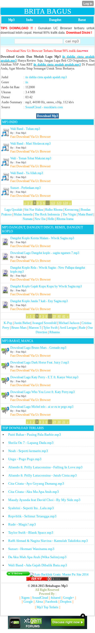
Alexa (39, 601)
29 (54, 421)
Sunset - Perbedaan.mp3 (25, 188)
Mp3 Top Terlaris (47, 607)
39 (54, 316)
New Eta (40, 219)
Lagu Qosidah (13, 210)
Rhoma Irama (64, 219)
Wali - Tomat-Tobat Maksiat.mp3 (30, 158)
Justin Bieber (22, 323)
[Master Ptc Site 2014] (59, 574)
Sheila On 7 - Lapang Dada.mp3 (31, 443)
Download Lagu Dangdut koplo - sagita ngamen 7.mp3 (44, 253)
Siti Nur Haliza (33, 210)
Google (28, 601)
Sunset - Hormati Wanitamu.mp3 (31, 549)
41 (63, 316)
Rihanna (54, 332)
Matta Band (85, 214)
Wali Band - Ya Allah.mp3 (26, 173)
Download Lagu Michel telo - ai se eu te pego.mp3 (41, 407)
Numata (27, 219)
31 (63, 421)
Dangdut (55, 20)
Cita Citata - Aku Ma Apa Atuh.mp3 (33, 492)
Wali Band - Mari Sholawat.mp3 (30, 143)
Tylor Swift (50, 328)
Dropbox (66, 601)
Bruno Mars (19, 328)
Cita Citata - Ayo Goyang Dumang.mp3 (36, 483)
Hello (51, 219)
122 (52, 202)
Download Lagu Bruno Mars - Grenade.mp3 (38, 348)
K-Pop (8, 323)
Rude (82, 328)
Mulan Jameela (23, 214)
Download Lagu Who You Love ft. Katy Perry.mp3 (42, 392)
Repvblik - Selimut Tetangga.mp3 (32, 516)
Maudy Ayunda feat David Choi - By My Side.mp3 (44, 500)
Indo (29, 20)
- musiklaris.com (52, 107)
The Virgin (69, 214)
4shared (55, 598)
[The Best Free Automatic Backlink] (37, 580)
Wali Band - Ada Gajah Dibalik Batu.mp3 (37, 565)
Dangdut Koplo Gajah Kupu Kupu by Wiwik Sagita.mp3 (46, 286)
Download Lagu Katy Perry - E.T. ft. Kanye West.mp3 (44, 377)
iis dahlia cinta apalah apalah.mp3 (57, 64)
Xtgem (25, 598)
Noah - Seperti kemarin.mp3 (28, 451)
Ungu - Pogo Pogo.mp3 (24, 459)
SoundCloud (33, 107)
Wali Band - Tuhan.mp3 (25, 129)
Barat (82, 20)
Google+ (68, 598)
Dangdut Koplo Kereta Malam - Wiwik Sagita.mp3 (42, 238)
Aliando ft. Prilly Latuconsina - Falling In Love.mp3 (45, 467)
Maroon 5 (35, 328)
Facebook (51, 601)
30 (59, 421)
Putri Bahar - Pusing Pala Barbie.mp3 (34, 434)
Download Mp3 (47, 116)
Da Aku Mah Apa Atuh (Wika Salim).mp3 (37, 557)
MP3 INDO (9, 122)
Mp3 (11, 20)
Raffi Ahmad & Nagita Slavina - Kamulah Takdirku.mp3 (48, 541)
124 (65, 202)
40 (59, 316)
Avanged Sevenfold (44, 323)
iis (26, 82)
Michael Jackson (69, 323)
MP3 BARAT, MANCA (17, 341)
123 (59, 202)
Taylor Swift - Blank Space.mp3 (30, 532)
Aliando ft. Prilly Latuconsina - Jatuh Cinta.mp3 (42, 475)
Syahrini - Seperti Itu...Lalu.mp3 (31, 508)
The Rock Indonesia (47, 214)
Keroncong (72, 210)
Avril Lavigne (68, 328)
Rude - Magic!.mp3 (22, 524)
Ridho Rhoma (54, 210)
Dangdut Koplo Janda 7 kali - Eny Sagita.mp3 (39, 301)
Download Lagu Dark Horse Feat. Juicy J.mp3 (39, 362)
